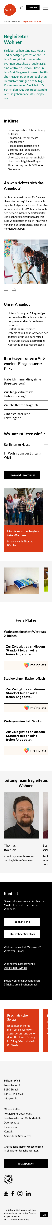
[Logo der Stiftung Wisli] (10, 10)
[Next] (14, 290)
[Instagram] (19, 1193)
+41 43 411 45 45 (14, 1094)
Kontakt (8, 1131)
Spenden (33, 7)
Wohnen (16, 21)
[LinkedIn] (28, 1193)
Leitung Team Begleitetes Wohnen (26, 783)
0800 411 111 (22, 921)
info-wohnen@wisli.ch (22, 934)
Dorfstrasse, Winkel (15, 967)
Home (7, 21)
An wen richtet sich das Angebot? (24, 185)
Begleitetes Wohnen (32, 21)
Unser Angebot (17, 304)
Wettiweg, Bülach (14, 950)
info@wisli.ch (11, 1098)
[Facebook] (12, 1193)
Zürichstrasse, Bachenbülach (21, 984)
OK (44, 1214)
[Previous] (6, 290)
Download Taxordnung (22, 475)
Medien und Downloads (18, 1113)
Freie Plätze (26, 620)
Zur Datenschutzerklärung (16, 1219)
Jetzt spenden (26, 1163)
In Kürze (11, 121)
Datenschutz (11, 1122)
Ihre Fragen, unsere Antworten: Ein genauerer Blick (24, 363)
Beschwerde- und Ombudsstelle (22, 1118)
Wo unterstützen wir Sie (25, 433)
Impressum (10, 1127)
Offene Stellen (12, 1109)
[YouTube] (6, 1193)
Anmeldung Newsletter (17, 1136)
